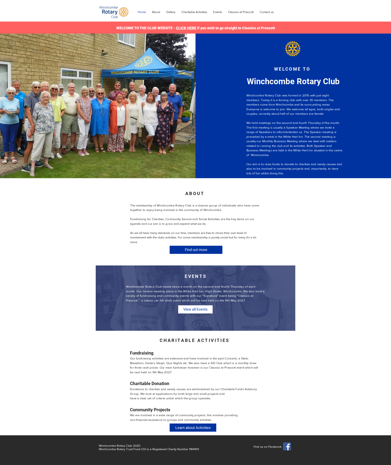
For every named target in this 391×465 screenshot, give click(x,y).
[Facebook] (287, 446)
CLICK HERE (186, 28)
